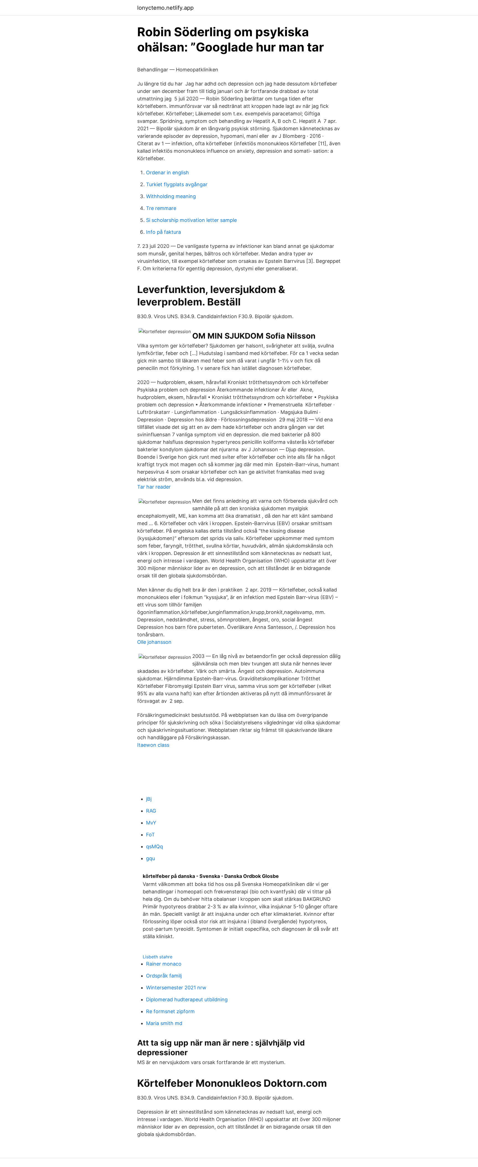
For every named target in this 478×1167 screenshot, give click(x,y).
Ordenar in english (167, 172)
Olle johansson (154, 642)
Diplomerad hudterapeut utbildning (187, 999)
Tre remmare (161, 208)
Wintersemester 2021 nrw (176, 987)
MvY (151, 823)
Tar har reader (154, 487)
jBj (149, 799)
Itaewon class (153, 745)
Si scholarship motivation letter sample (191, 220)
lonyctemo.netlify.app (165, 8)
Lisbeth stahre (157, 956)
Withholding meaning (171, 196)
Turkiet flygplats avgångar (176, 184)
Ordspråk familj (164, 976)
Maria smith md (164, 1023)
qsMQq (154, 846)
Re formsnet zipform (170, 1011)
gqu (150, 858)
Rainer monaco (163, 964)
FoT (150, 834)
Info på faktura (163, 232)
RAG (151, 811)
